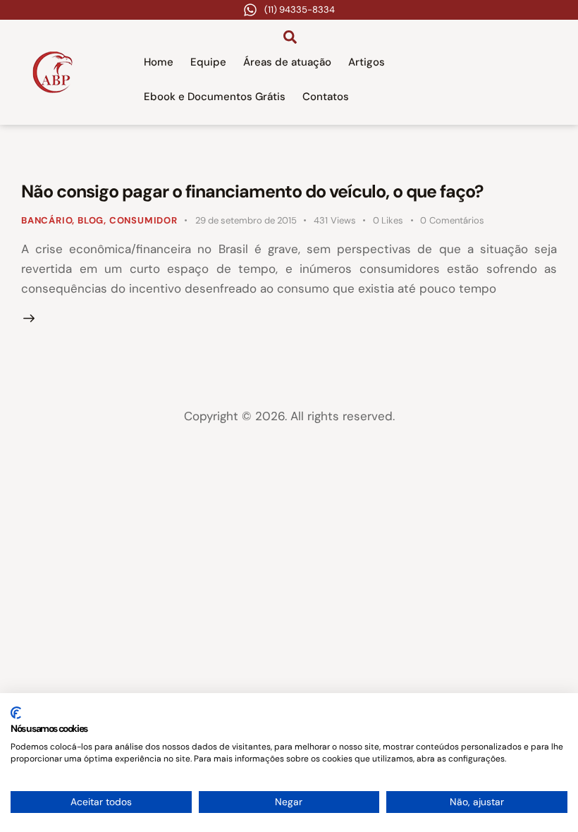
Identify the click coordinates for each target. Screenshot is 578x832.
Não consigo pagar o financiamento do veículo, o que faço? (252, 191)
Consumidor (143, 220)
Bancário (46, 220)
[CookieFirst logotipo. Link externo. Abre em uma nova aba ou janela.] (16, 712)
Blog (91, 220)
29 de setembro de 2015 (246, 220)
